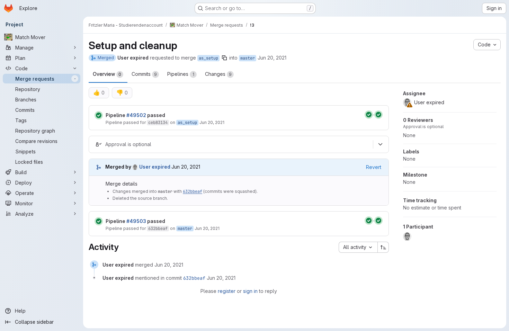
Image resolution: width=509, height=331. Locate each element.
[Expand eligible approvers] (380, 144)
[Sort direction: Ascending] (383, 247)
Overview (107, 74)
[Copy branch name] (224, 58)
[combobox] (358, 247)
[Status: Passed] (99, 115)
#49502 (136, 115)
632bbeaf (192, 191)
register (226, 291)
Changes (218, 74)
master (247, 58)
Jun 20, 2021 (272, 58)
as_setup (208, 58)
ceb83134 (158, 122)
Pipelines (180, 74)
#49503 (136, 221)
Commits (144, 74)
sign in (250, 291)
